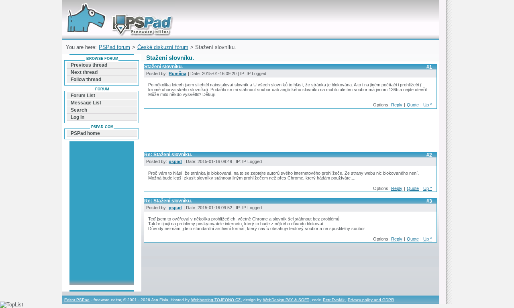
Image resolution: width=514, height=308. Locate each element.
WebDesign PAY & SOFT (286, 300)
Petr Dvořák (334, 300)
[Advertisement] (290, 132)
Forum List (83, 95)
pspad (175, 161)
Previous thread (89, 65)
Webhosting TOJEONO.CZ (216, 300)
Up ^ (427, 104)
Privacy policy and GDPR (371, 300)
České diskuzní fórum (162, 47)
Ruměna (177, 73)
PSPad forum (114, 47)
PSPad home (85, 133)
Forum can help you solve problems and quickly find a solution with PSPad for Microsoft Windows (117, 9)
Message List (86, 102)
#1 (429, 67)
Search (79, 110)
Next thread (84, 72)
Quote (413, 104)
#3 (429, 201)
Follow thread (86, 79)
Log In (77, 117)
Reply (396, 104)
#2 (429, 155)
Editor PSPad (77, 300)
